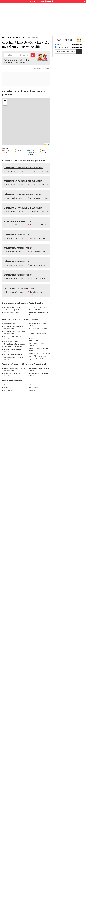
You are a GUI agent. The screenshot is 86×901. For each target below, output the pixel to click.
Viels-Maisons (9, 62)
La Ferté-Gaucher (10, 324)
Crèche (8, 37)
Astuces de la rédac (62, 47)
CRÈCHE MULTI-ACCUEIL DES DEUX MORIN (23, 167)
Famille (58, 44)
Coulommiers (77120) (11, 313)
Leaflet (48, 144)
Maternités (8, 390)
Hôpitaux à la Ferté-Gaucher (38, 359)
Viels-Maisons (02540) (37, 238)
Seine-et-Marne (18, 37)
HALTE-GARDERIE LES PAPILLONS (19, 288)
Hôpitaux (31, 390)
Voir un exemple (77, 44)
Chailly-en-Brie (23, 60)
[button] (5, 100)
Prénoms (7, 385)
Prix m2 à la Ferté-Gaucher (37, 356)
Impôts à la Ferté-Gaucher (13, 354)
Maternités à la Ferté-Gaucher (14, 344)
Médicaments (33, 388)
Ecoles (6, 388)
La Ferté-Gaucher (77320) (39, 171)
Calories (31, 385)
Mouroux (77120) (34, 310)
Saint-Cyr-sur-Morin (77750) (38, 307)
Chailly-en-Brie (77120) (38, 225)
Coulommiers (21, 62)
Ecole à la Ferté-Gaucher (12, 341)
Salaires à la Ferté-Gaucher (13, 347)
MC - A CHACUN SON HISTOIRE (18, 221)
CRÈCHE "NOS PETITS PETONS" (18, 234)
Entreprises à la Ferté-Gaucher (39, 353)
